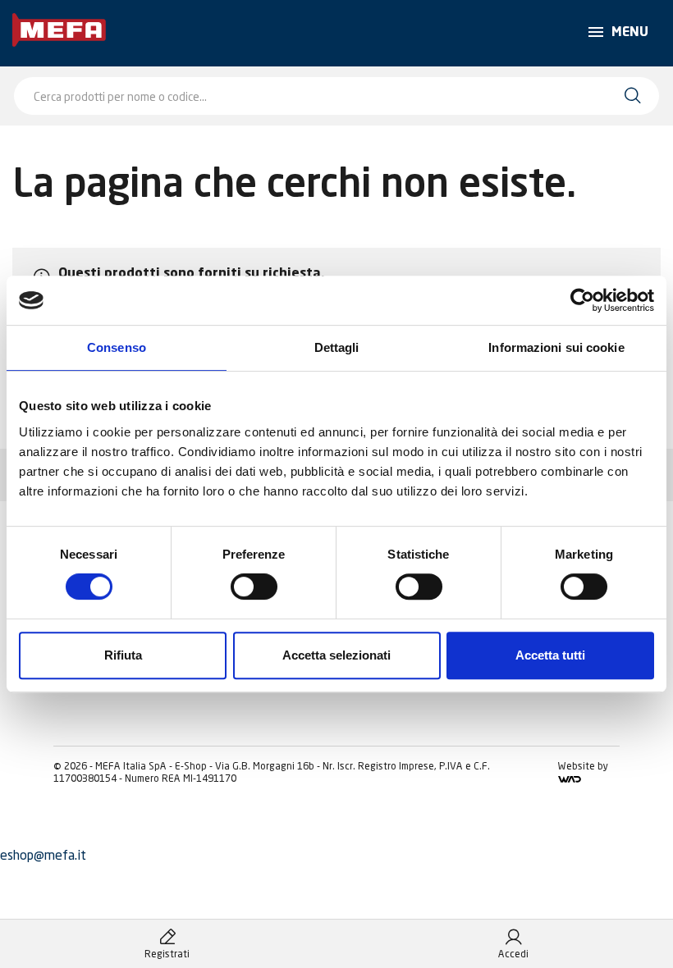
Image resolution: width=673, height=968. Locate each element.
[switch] (254, 586)
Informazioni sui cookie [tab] (556, 347)
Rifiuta (123, 655)
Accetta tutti (550, 655)
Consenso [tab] (116, 347)
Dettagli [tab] (336, 347)
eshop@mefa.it (43, 855)
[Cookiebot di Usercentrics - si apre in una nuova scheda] (582, 300)
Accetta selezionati (336, 655)
